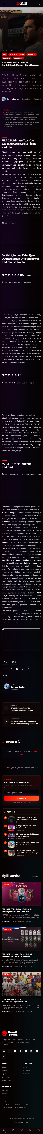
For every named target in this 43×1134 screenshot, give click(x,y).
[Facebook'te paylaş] (17, 669)
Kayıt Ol (26, 1074)
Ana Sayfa (5, 50)
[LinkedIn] (31, 1051)
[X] (4, 1051)
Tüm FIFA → (36, 877)
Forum (25, 1067)
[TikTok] (20, 1051)
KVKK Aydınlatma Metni (22, 1105)
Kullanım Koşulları (20, 1107)
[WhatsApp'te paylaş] (22, 669)
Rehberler (18, 58)
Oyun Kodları (6, 1080)
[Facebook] (26, 1051)
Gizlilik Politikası (7, 1105)
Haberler (32, 54)
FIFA (12, 50)
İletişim (4, 1093)
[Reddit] (37, 1051)
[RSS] (4, 1056)
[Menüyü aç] (4, 3)
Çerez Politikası (7, 1107)
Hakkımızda (6, 1090)
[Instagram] (9, 1051)
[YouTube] (15, 1051)
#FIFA (5, 676)
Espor (4, 1074)
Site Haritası (19, 1122)
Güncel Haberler (17, 54)
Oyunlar (6, 58)
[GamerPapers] (21, 3)
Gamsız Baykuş (18, 687)
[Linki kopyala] (28, 668)
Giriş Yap (26, 1071)
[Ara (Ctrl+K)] (38, 3)
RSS (26, 1122)
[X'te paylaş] (11, 669)
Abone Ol (22, 798)
